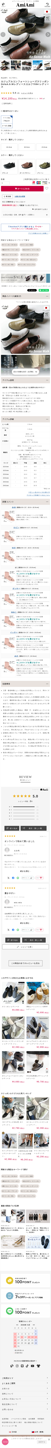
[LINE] (22, 1366)
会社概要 (31, 1419)
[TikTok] (27, 1366)
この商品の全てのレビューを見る (25, 963)
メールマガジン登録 (18, 1419)
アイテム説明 (8, 380)
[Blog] (12, 1366)
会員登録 (5, 1419)
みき (16, 656)
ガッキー (16, 588)
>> (34, 1325)
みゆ (14, 507)
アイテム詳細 (8, 419)
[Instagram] (17, 1366)
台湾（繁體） (39, 1432)
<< (17, 1325)
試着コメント (8, 502)
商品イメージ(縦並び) (11, 296)
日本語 (14, 1432)
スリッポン (13, 286)
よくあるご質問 (8, 1383)
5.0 (35, 796)
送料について (7, 1394)
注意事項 (6, 684)
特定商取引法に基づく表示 (12, 1422)
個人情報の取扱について (33, 1422)
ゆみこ (14, 612)
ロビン (16, 528)
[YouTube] (32, 1366)
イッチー (14, 632)
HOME (4, 286)
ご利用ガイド (7, 1378)
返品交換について (9, 1404)
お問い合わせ (7, 1409)
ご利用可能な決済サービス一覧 (35, 179)
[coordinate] (38, 1366)
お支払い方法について (11, 1399)
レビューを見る (27, 93)
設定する (42, 1442)
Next (48, 34)
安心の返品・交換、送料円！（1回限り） (20, 215)
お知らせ (6, 1389)
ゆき (14, 548)
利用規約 (41, 1419)
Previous (2, 34)
